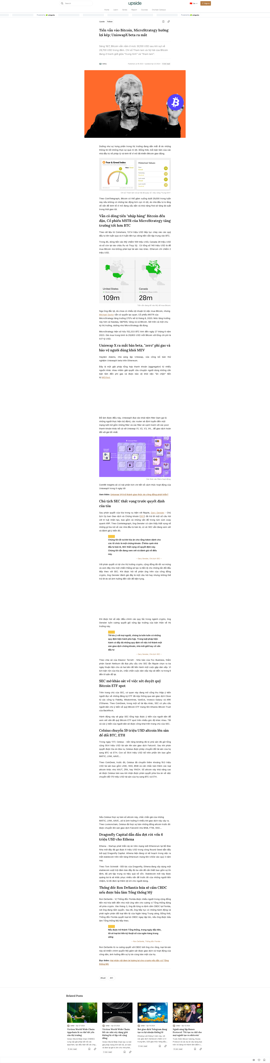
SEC (142, 516)
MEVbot (106, 377)
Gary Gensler (157, 512)
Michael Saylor (106, 314)
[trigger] (76, 3)
